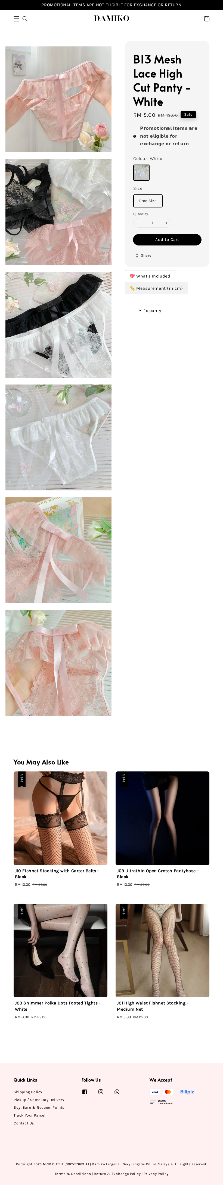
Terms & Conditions (73, 1174)
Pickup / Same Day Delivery (39, 1100)
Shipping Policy (28, 1092)
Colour (147, 158)
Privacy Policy (156, 1174)
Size (137, 188)
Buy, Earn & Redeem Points (39, 1107)
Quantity (140, 214)
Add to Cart (167, 239)
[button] (16, 19)
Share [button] (146, 255)
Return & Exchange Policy (117, 1174)
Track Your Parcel (29, 1115)
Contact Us (24, 1123)
